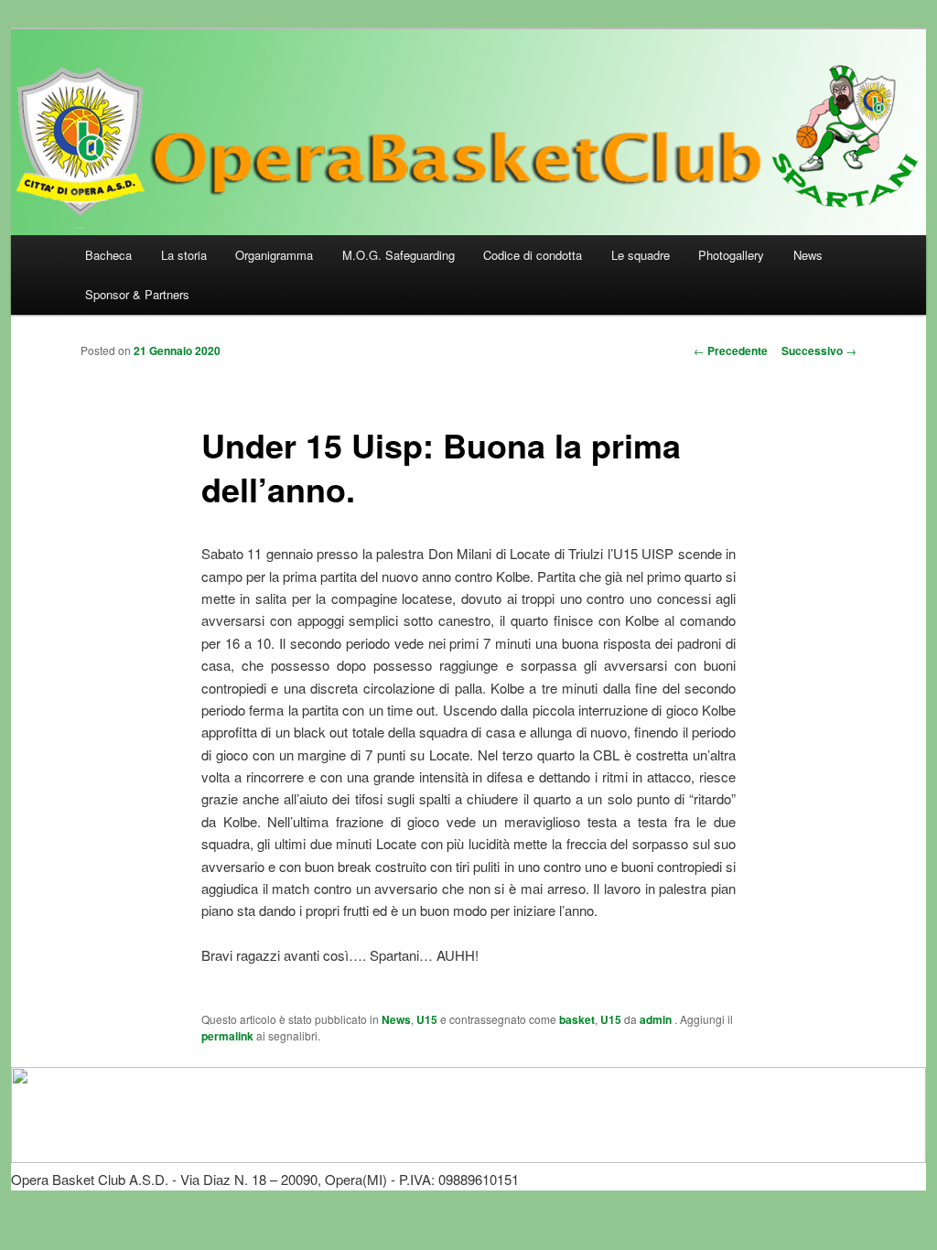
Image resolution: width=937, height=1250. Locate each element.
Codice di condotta (532, 255)
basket (577, 1019)
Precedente (731, 350)
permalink (227, 1036)
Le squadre (640, 255)
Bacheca (108, 255)
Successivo (818, 350)
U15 (426, 1019)
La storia (184, 255)
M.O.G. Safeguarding (398, 255)
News (808, 255)
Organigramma (274, 255)
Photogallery (731, 255)
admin (657, 1019)
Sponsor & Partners (137, 294)
